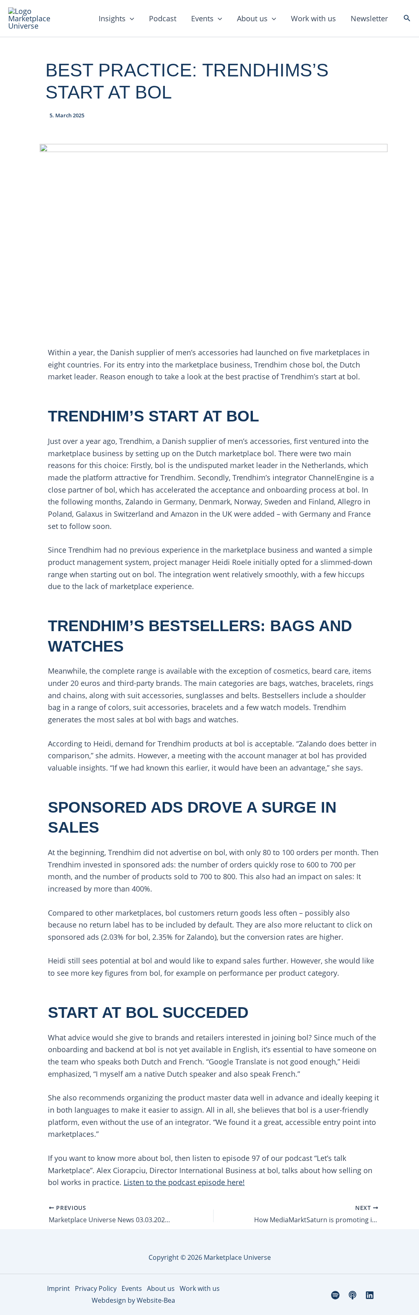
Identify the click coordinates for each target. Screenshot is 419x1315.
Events (202, 18)
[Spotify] (335, 1295)
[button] (130, 18)
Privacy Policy (96, 1288)
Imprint (58, 1288)
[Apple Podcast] (352, 1295)
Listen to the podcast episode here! (184, 1182)
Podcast (162, 18)
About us (252, 18)
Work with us (313, 18)
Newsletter (369, 18)
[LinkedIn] (369, 1295)
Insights (112, 18)
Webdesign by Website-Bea (133, 1300)
